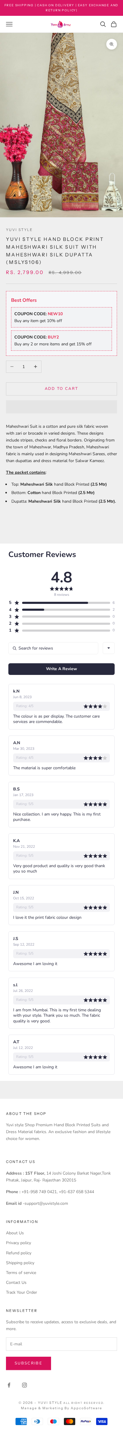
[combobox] (109, 648)
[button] (61, 406)
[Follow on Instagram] (24, 1385)
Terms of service (21, 1273)
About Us (15, 1233)
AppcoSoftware (86, 1408)
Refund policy (18, 1253)
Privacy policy (18, 1243)
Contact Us (16, 1282)
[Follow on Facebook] (9, 1385)
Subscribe (28, 1363)
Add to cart (62, 388)
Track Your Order (21, 1292)
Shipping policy (20, 1263)
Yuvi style (19, 229)
